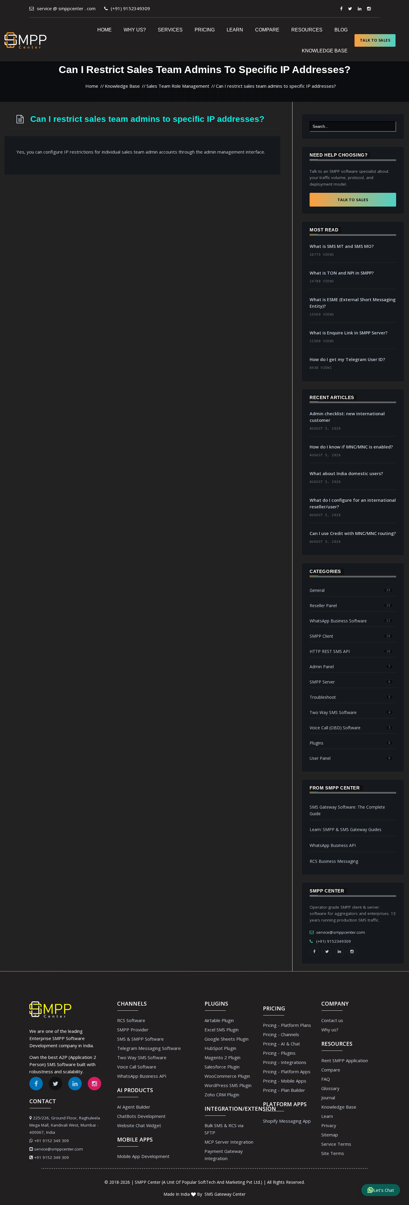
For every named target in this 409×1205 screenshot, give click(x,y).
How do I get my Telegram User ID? (347, 359)
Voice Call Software (136, 1067)
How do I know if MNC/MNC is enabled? (351, 447)
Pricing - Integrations (284, 1062)
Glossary (330, 1088)
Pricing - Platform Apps (286, 1071)
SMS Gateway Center (224, 1194)
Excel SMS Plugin (222, 1030)
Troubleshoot (323, 697)
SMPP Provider (133, 1030)
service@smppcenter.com (340, 932)
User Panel (320, 758)
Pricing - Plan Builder (284, 1090)
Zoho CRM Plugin (222, 1095)
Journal (328, 1098)
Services (170, 29)
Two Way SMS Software (333, 712)
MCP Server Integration (229, 1142)
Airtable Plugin (219, 1020)
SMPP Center (147, 1182)
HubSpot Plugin (220, 1048)
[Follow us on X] (350, 8)
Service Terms (336, 1144)
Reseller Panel (323, 605)
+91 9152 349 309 (51, 1140)
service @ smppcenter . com (66, 8)
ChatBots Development (141, 1116)
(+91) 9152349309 (130, 8)
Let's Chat (383, 1190)
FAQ (325, 1079)
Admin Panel (322, 666)
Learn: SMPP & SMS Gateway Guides (345, 829)
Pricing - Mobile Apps (284, 1081)
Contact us (332, 1020)
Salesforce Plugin (222, 1067)
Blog (341, 29)
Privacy (328, 1125)
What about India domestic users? (346, 473)
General (317, 590)
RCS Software (131, 1020)
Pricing (205, 29)
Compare (267, 29)
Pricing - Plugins (279, 1053)
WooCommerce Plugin (227, 1076)
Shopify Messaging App (287, 1121)
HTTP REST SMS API (330, 651)
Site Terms (332, 1153)
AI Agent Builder (133, 1107)
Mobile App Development (143, 1156)
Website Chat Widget (139, 1125)
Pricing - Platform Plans (287, 1025)
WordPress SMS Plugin (228, 1085)
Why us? (135, 29)
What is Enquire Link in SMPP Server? (348, 333)
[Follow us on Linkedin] (359, 8)
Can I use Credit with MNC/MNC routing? (353, 533)
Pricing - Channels (281, 1034)
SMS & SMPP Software (140, 1039)
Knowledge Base (325, 50)
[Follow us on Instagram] (369, 8)
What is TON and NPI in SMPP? (342, 273)
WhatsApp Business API (333, 845)
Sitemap (329, 1135)
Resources (306, 29)
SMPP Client (321, 636)
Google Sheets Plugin (227, 1039)
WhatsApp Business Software (338, 621)
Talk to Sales (375, 40)
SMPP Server (322, 682)
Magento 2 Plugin (222, 1057)
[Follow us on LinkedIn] (339, 952)
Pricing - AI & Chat (281, 1044)
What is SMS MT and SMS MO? (342, 246)
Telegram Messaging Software (149, 1048)
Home (104, 29)
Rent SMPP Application (344, 1060)
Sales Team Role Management (177, 86)
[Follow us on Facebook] (341, 8)
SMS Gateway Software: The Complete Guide (347, 810)
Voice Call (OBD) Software (335, 727)
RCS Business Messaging (334, 861)
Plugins (316, 743)
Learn (235, 29)
